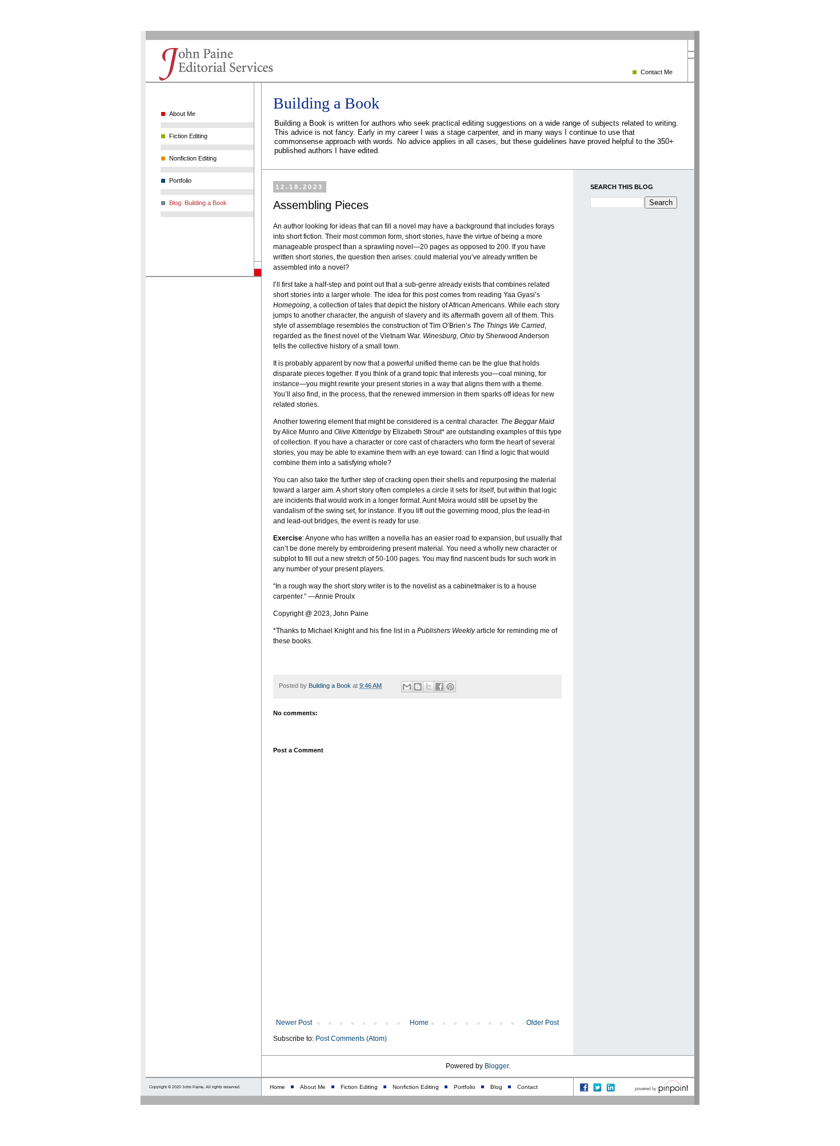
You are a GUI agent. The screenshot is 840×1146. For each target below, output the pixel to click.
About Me (182, 113)
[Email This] (407, 686)
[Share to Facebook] (439, 686)
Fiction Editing (188, 136)
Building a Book (326, 103)
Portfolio (180, 180)
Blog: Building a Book (198, 202)
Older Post (542, 1023)
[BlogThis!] (417, 686)
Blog (496, 1087)
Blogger (497, 1066)
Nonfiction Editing (193, 158)
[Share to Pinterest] (450, 686)
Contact (527, 1087)
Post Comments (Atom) (351, 1039)
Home (419, 1023)
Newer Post (294, 1023)
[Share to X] (428, 686)
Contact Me (657, 72)
